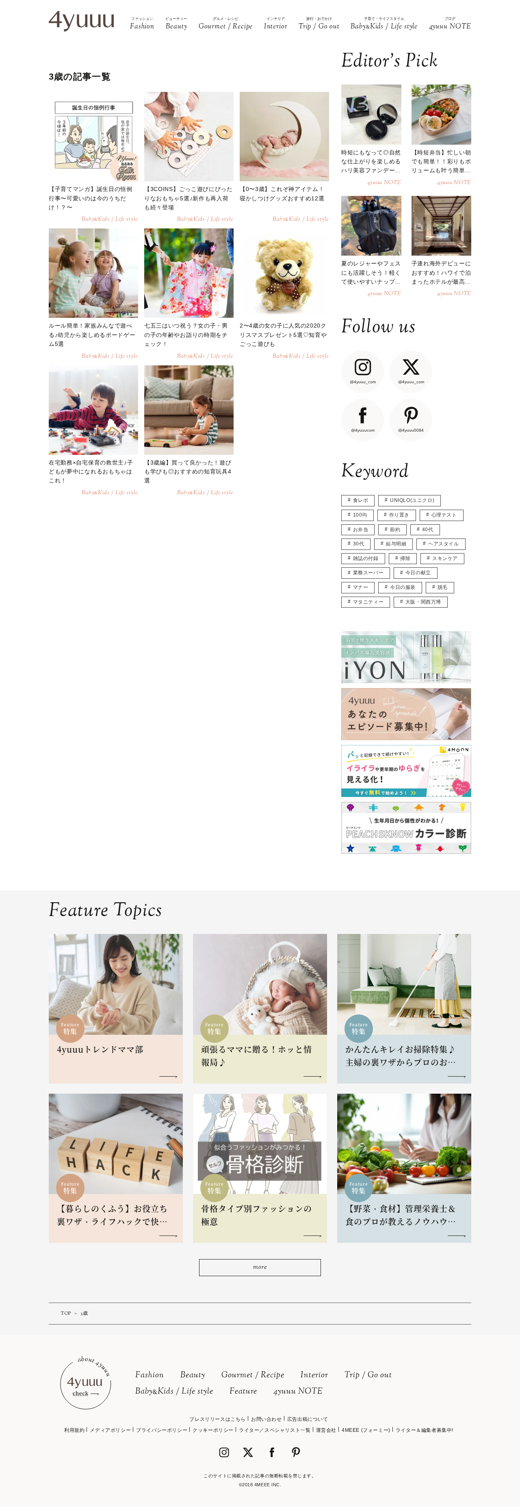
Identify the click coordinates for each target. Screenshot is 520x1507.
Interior (314, 1375)
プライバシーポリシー (161, 1430)
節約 (395, 529)
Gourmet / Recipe (252, 1375)
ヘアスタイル (443, 544)
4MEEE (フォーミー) (366, 1430)
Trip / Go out (368, 1375)
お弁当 (360, 529)
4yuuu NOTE (298, 1392)
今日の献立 (418, 572)
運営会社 (326, 1430)
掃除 (405, 558)
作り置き (399, 515)
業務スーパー (368, 572)
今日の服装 (403, 587)
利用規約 (74, 1430)
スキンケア (445, 558)
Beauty (192, 1375)
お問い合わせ (266, 1419)
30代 (358, 544)
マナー (360, 587)
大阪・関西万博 (423, 602)
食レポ (360, 500)
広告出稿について (307, 1419)
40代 (427, 529)
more (259, 1267)
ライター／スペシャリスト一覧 (274, 1430)
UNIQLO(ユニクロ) (412, 500)
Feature (243, 1392)
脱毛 (443, 587)
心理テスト (444, 515)
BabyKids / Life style (174, 1392)
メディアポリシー (110, 1430)
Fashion (149, 1375)
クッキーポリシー (213, 1430)
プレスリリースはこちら (217, 1419)
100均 (360, 515)
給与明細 (396, 544)
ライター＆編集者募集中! (424, 1430)
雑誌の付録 (366, 558)
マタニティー (368, 602)
